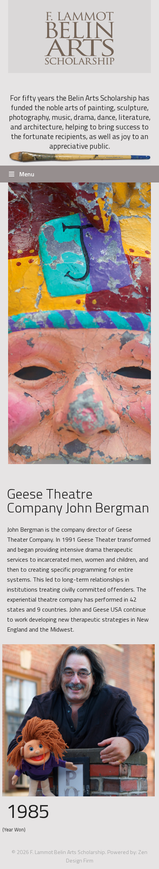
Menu (26, 174)
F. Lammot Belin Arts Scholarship (79, 36)
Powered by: (122, 852)
